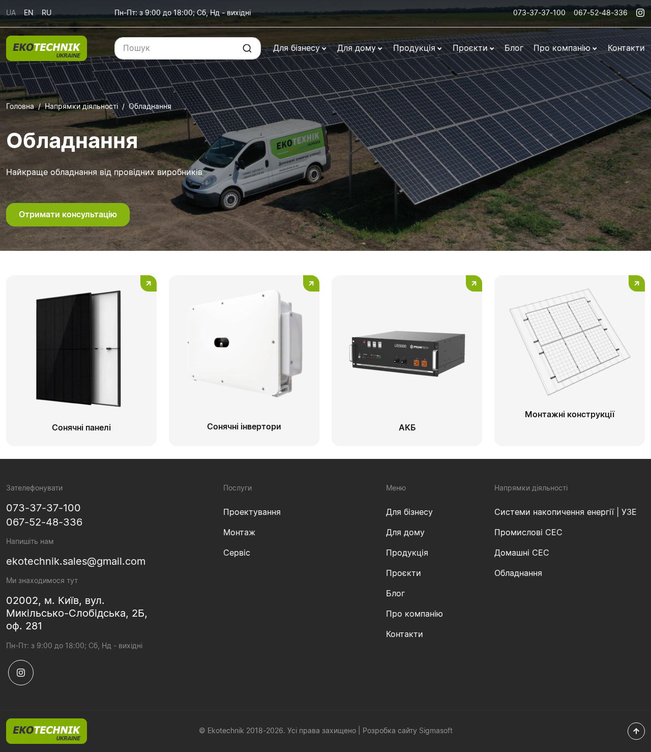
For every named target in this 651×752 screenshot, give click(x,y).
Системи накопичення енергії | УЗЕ (565, 512)
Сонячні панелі (81, 428)
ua (11, 13)
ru (46, 13)
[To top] (636, 731)
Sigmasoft (436, 731)
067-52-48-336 (601, 13)
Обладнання (518, 573)
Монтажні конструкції (569, 415)
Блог (514, 48)
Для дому (357, 48)
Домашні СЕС (521, 553)
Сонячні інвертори (244, 427)
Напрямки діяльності (81, 106)
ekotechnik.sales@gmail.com (75, 562)
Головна (20, 106)
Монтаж (239, 533)
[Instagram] (640, 12)
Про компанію (563, 48)
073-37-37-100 (539, 13)
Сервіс (236, 553)
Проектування (252, 512)
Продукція (415, 48)
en (29, 13)
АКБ (407, 428)
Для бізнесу (297, 48)
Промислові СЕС (528, 533)
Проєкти (471, 48)
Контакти (626, 48)
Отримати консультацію (68, 215)
